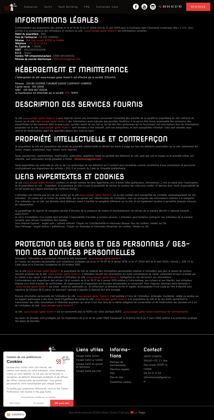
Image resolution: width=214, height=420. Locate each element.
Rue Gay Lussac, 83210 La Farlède (45, 40)
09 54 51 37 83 (38, 43)
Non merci (15, 403)
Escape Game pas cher (88, 371)
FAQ (112, 373)
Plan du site (116, 377)
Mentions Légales (119, 369)
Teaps (141, 412)
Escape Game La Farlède (89, 360)
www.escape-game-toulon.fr (101, 30)
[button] (15, 414)
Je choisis (38, 403)
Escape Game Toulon (87, 356)
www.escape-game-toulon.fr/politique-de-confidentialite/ (155, 311)
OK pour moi (62, 403)
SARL (67, 93)
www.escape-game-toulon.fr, (43, 271)
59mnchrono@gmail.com (67, 59)
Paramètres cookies (120, 382)
